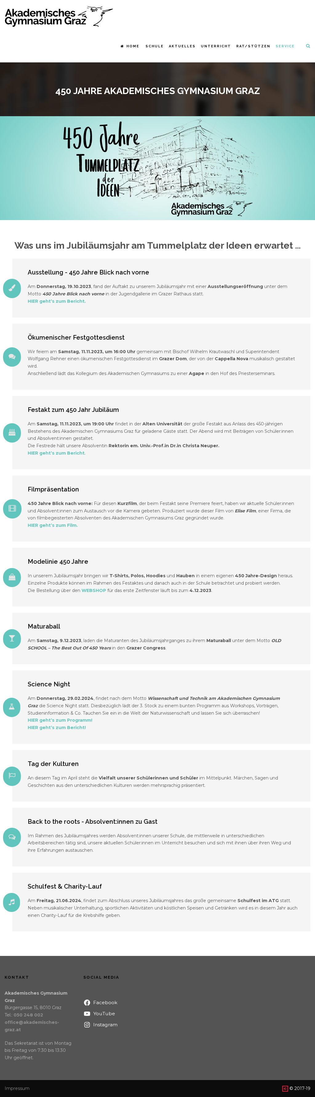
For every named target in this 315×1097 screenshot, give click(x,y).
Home (132, 46)
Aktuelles (182, 46)
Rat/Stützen (253, 46)
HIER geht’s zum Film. (53, 525)
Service (285, 46)
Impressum (17, 1088)
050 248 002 (28, 1015)
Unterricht (216, 46)
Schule (155, 46)
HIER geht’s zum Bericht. (57, 301)
